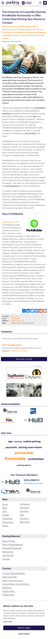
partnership (24, 453)
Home (5, 504)
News (4, 508)
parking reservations (30, 447)
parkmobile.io (16, 321)
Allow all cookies (24, 628)
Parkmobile (15, 459)
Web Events (25, 522)
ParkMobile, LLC (9, 222)
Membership (7, 552)
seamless (18, 442)
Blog (22, 515)
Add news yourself (24, 359)
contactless (36, 459)
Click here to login (19, 351)
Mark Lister (15, 316)
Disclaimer (7, 588)
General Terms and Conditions (15, 584)
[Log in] (45, 3)
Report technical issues (12, 581)
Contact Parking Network (13, 573)
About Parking (8, 541)
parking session (24, 465)
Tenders (5, 515)
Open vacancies (9, 577)
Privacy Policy (8, 591)
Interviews (24, 508)
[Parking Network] (12, 2)
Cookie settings (24, 634)
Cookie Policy (8, 595)
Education (24, 511)
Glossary (6, 559)
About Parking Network (12, 545)
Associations (8, 522)
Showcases (25, 504)
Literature (24, 518)
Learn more (7, 621)
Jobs (4, 511)
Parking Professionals (11, 548)
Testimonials (8, 555)
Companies (7, 519)
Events (5, 526)
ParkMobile (15, 318)
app (10, 441)
